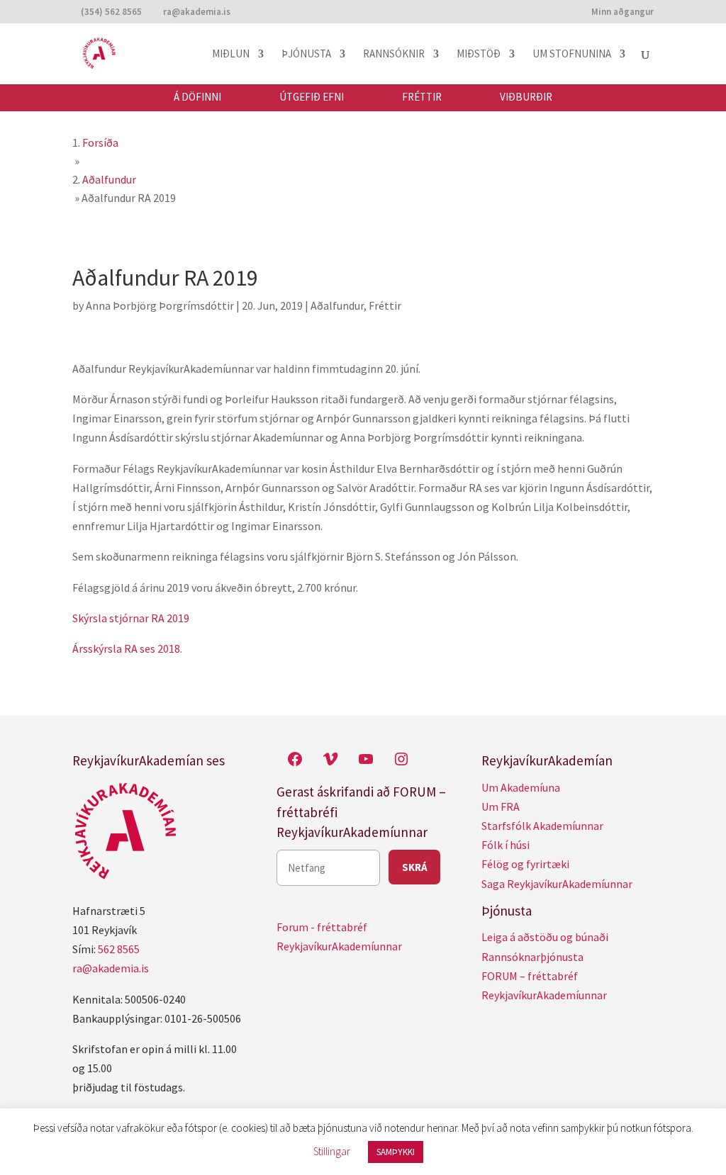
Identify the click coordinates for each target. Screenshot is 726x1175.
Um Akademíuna (520, 787)
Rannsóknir (394, 54)
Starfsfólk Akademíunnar (542, 826)
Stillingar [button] (331, 1151)
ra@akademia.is (110, 968)
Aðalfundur (337, 305)
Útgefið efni (311, 97)
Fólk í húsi (505, 845)
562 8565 (119, 949)
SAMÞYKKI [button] (395, 1152)
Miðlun (231, 54)
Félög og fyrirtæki (525, 864)
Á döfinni (197, 97)
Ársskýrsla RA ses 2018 (126, 648)
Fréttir (422, 97)
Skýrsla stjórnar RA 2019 (130, 618)
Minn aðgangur (622, 12)
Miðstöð (479, 54)
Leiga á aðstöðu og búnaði (544, 937)
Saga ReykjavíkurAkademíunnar (556, 884)
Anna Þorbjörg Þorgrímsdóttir (160, 305)
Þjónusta (306, 54)
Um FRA (500, 806)
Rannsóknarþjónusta (532, 957)
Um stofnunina (571, 54)
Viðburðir (526, 97)
